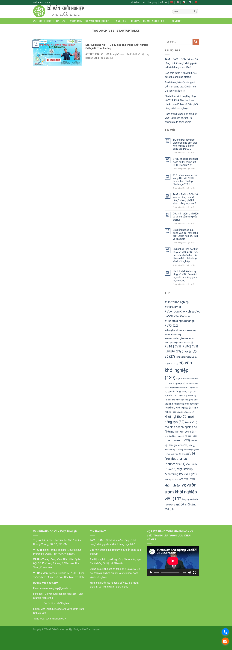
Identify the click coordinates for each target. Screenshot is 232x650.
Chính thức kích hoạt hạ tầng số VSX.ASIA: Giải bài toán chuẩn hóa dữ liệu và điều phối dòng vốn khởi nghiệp (185, 255)
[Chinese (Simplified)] (171, 2)
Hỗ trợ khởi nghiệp (180, 407)
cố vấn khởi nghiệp (178, 370)
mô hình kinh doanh (183, 431)
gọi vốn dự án (185, 392)
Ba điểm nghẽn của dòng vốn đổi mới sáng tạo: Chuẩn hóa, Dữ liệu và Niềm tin (180, 86)
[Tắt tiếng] (189, 572)
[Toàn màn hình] (194, 572)
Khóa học (135, 2)
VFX (185, 453)
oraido (192, 436)
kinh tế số (191, 422)
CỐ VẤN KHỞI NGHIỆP (97, 21)
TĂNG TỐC (120, 21)
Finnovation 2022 (184, 388)
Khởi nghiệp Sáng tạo (184, 412)
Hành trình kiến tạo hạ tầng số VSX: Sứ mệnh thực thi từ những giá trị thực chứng (181, 118)
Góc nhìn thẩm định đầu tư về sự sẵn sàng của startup (186, 216)
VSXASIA (176, 480)
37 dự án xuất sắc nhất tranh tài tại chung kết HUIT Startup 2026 (185, 161)
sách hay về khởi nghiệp (187, 450)
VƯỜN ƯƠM (76, 21)
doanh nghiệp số (178, 383)
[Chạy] (150, 572)
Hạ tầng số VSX (188, 396)
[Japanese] (183, 2)
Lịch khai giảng (150, 2)
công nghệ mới (183, 357)
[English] (177, 2)
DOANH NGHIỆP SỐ (153, 21)
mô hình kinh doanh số (176, 436)
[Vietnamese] (196, 2)
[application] (173, 561)
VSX (168, 479)
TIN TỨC (60, 21)
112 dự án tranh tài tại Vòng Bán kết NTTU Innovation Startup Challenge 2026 (185, 180)
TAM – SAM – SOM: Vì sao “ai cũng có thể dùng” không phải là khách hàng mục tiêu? (181, 63)
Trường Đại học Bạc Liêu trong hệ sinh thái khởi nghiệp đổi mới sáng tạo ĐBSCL (185, 144)
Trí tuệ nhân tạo (173, 454)
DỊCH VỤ (135, 21)
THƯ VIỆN (174, 21)
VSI (191, 474)
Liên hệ (163, 2)
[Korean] (189, 2)
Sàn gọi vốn (178, 445)
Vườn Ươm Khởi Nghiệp (57, 603)
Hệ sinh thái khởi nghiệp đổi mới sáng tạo (182, 403)
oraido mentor (177, 440)
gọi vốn (173, 391)
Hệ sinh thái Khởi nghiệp (177, 400)
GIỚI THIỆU (45, 21)
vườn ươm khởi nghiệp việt (181, 491)
